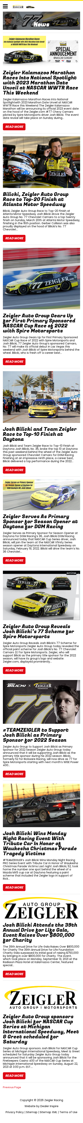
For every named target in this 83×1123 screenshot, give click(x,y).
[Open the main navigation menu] (5, 6)
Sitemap (31, 1112)
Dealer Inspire (49, 1106)
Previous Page (12, 1087)
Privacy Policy (15, 1112)
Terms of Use (68, 1112)
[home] (24, 6)
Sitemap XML (48, 1112)
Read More (14, 126)
